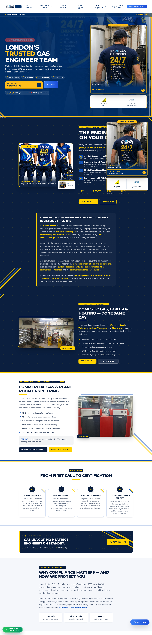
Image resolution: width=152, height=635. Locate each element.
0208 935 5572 (121, 7)
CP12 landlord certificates (87, 267)
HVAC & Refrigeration (98, 7)
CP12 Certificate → (108, 361)
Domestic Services (63, 7)
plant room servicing (59, 278)
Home (18, 7)
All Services (29, 7)
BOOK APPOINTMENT (136, 7)
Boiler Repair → (87, 361)
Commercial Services (44, 7)
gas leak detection (66, 267)
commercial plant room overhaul (55, 234)
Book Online (51, 85)
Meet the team (108, 201)
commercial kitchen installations (85, 270)
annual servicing (103, 264)
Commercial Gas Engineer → (33, 449)
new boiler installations (84, 264)
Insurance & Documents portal (73, 607)
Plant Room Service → (60, 449)
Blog (113, 7)
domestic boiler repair (66, 231)
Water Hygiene (80, 7)
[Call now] (143, 90)
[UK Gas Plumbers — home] (9, 6)
